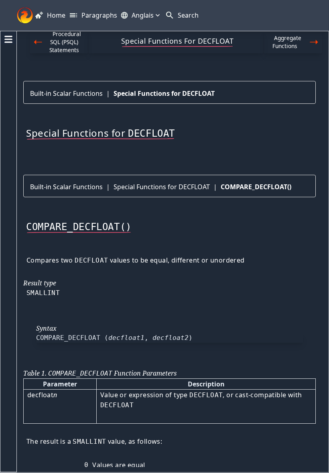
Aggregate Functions (286, 42)
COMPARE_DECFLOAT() (256, 186)
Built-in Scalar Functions (66, 93)
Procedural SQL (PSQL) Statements (65, 42)
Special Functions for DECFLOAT (164, 93)
